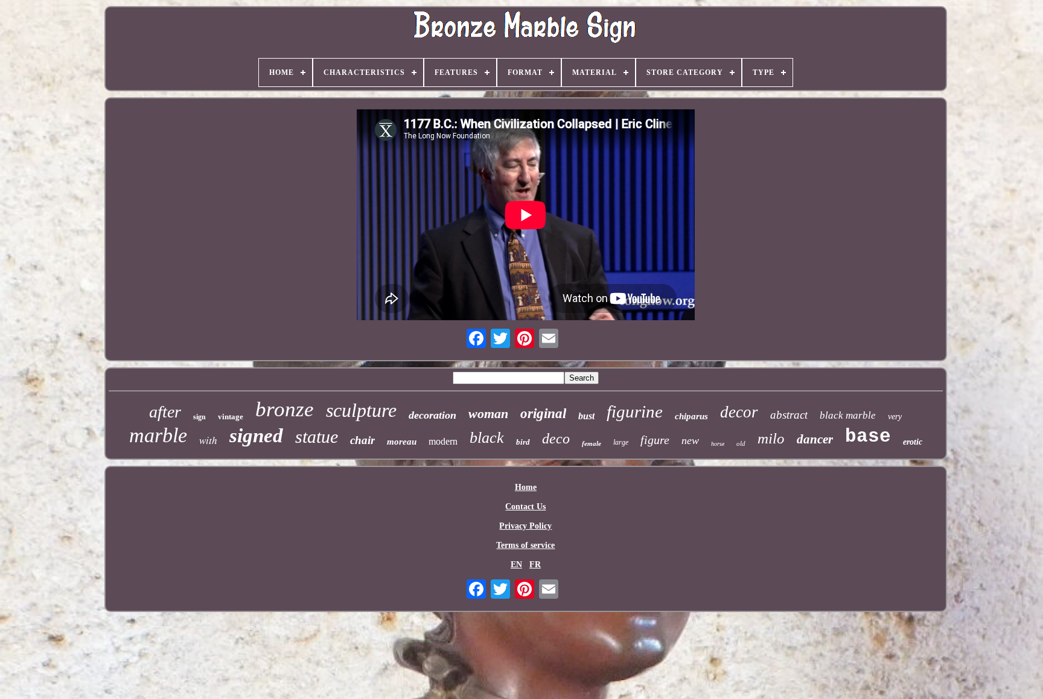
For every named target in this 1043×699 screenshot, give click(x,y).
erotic (912, 441)
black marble (848, 415)
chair (362, 440)
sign (199, 417)
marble (158, 435)
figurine (635, 411)
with (208, 440)
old (740, 443)
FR (535, 564)
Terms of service (525, 545)
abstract (789, 414)
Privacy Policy (525, 525)
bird (523, 441)
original (543, 413)
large (620, 442)
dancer (815, 439)
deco (556, 438)
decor (739, 412)
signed (256, 435)
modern (443, 441)
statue (316, 436)
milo (771, 438)
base (868, 436)
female (591, 443)
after (165, 411)
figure (654, 439)
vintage (230, 416)
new (690, 440)
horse (717, 443)
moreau (401, 441)
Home (526, 487)
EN (516, 564)
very (895, 416)
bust (586, 416)
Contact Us (525, 506)
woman (488, 413)
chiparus (691, 416)
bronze (284, 409)
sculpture (361, 410)
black (487, 437)
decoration (432, 415)
